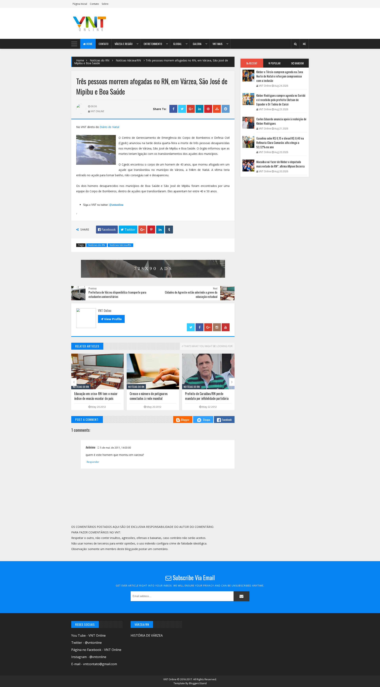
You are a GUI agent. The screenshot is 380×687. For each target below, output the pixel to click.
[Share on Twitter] (182, 109)
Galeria (197, 44)
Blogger (185, 419)
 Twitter (128, 229)
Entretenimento (153, 44)
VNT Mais (217, 44)
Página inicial (80, 4)
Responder (93, 462)
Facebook (227, 419)
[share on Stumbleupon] (217, 109)
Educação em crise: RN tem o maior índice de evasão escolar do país (96, 396)
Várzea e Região (124, 44)
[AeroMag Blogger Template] (106, 23)
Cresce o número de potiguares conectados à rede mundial (149, 396)
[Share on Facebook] (173, 109)
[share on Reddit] (226, 109)
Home (89, 44)
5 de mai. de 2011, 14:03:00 (115, 447)
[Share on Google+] (191, 109)
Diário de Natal (109, 127)
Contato (94, 4)
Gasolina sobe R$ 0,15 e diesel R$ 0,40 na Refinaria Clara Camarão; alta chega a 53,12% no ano (280, 142)
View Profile (111, 319)
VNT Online (170, 679)
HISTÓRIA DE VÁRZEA (147, 635)
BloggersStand (198, 683)
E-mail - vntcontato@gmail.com (94, 664)
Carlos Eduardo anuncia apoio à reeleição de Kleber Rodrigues (281, 121)
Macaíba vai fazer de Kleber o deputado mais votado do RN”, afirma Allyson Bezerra (280, 164)
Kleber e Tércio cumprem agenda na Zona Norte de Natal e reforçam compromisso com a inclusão (279, 76)
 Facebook (107, 229)
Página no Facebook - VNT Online (96, 650)
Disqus (206, 419)
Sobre (105, 4)
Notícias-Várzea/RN (128, 60)
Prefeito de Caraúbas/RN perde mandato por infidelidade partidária (207, 396)
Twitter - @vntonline (86, 642)
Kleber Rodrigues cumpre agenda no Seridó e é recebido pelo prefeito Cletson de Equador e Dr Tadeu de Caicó (280, 99)
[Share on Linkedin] (199, 109)
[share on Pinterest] (208, 109)
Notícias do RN (99, 60)
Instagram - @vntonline (88, 657)
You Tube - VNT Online (88, 635)
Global (177, 44)
